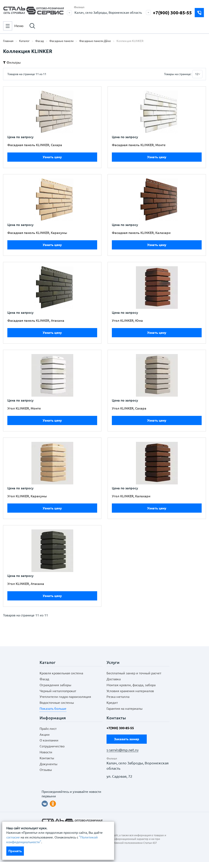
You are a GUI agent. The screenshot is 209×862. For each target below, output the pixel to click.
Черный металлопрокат (58, 691)
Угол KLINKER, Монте (24, 408)
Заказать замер (199, 12)
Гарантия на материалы (124, 708)
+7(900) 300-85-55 (172, 12)
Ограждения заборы (55, 685)
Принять (15, 851)
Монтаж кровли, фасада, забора (131, 685)
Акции (45, 734)
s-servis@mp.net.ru (122, 750)
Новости (46, 752)
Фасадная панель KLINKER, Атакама (35, 320)
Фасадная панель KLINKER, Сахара (34, 145)
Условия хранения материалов (130, 691)
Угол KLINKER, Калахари (131, 496)
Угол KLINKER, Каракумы (27, 496)
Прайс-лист (48, 728)
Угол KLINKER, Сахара (129, 408)
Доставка (114, 679)
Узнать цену (52, 157)
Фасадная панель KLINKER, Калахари (141, 233)
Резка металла (118, 696)
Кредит (112, 702)
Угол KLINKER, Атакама (25, 584)
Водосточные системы (57, 702)
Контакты (47, 758)
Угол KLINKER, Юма (127, 320)
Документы (48, 764)
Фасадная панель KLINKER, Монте (139, 145)
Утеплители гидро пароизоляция (65, 696)
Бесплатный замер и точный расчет (134, 673)
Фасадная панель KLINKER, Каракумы (37, 233)
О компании (49, 740)
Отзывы (46, 770)
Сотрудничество (52, 746)
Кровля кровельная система (61, 673)
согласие (13, 837)
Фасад (44, 679)
